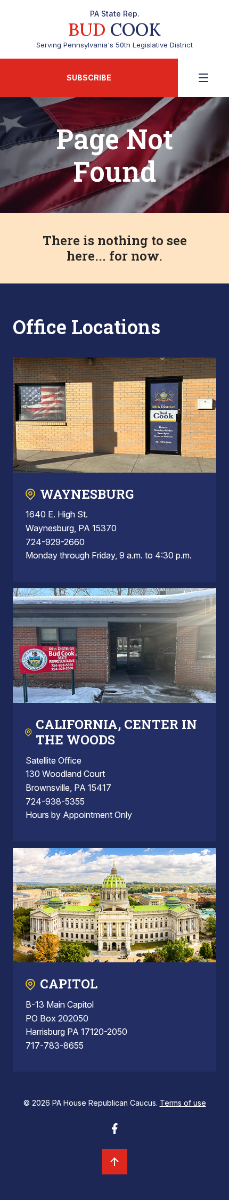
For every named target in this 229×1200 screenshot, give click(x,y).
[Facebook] (114, 1131)
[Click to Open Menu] (203, 78)
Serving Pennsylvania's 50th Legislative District (114, 29)
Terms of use (183, 1102)
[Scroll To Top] (114, 1161)
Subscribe (89, 77)
